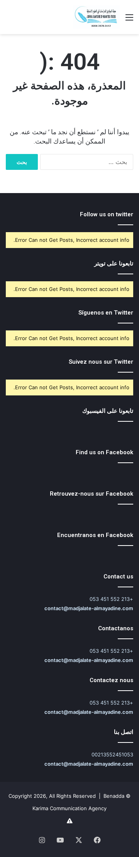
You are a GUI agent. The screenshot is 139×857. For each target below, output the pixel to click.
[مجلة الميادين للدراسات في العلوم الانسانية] (96, 17)
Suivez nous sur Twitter (101, 361)
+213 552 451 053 (111, 599)
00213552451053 (112, 754)
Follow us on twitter (106, 214)
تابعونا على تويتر (113, 263)
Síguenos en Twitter (105, 312)
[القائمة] (129, 20)
